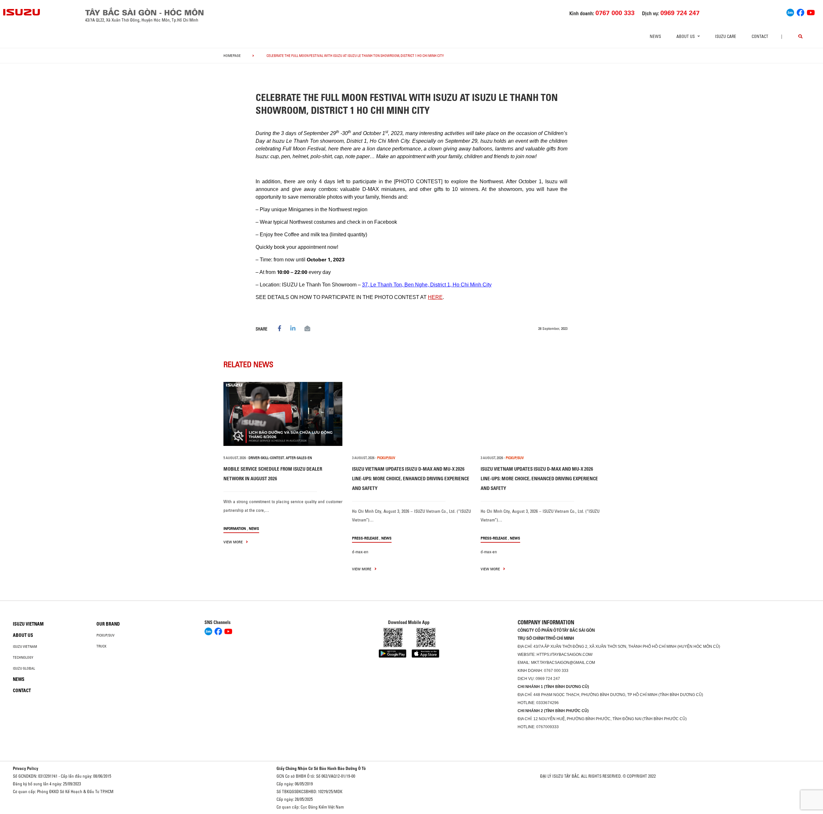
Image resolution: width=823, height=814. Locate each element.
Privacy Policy (25, 768)
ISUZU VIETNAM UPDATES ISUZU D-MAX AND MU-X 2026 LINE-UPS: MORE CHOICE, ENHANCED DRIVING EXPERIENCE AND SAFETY (410, 478)
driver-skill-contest (266, 458)
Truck (101, 646)
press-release (365, 538)
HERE (435, 297)
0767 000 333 (556, 670)
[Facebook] (800, 11)
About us (23, 635)
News (655, 36)
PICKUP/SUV (386, 458)
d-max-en (360, 551)
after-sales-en (299, 458)
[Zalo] (790, 11)
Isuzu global (24, 668)
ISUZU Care (725, 36)
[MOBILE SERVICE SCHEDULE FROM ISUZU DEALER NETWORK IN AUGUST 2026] (282, 414)
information (234, 528)
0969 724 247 (548, 678)
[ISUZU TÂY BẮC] (22, 12)
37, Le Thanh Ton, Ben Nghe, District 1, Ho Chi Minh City (427, 284)
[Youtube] (811, 11)
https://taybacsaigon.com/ (564, 654)
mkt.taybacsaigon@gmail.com (563, 662)
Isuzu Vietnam (28, 624)
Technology (23, 657)
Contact (760, 36)
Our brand (108, 624)
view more (233, 541)
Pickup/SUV (105, 635)
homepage (232, 55)
